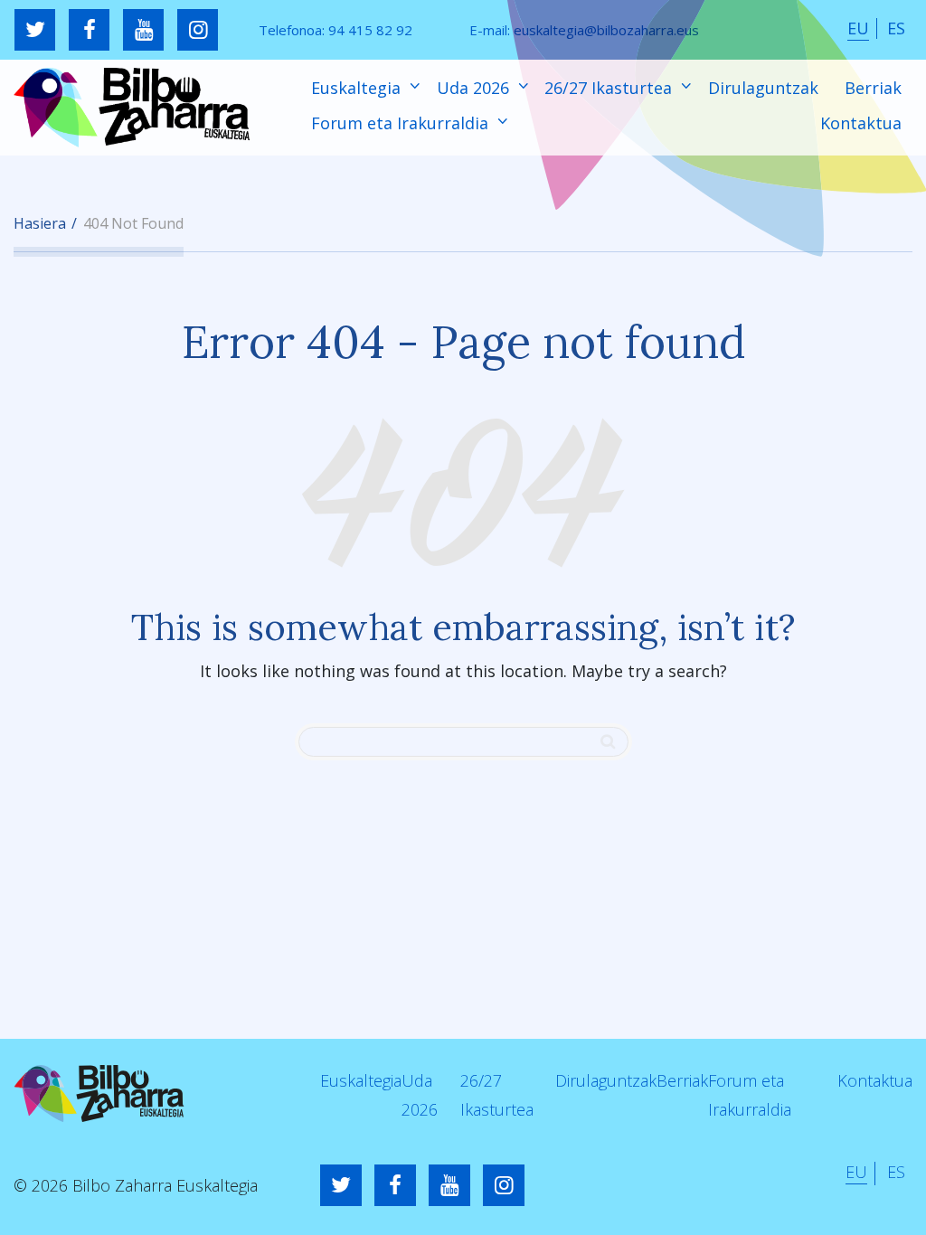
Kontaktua (861, 123)
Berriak (873, 88)
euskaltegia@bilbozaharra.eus (606, 30)
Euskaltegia (358, 88)
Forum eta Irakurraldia (402, 123)
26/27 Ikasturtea (610, 88)
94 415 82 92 (370, 30)
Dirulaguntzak (763, 88)
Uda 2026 (475, 88)
